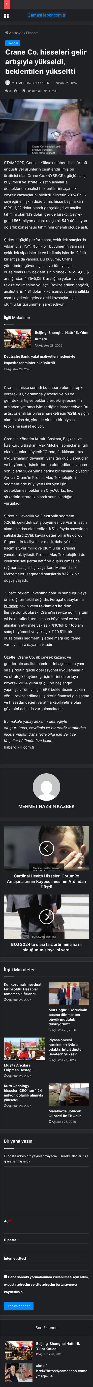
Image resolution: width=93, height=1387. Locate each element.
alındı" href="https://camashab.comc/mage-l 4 (61, 1370)
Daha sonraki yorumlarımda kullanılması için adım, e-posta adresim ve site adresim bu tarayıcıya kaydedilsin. (46, 1284)
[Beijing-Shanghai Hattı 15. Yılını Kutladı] (17, 338)
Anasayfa (15, 33)
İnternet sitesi (15, 1258)
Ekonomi (32, 33)
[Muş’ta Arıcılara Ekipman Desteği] (24, 1049)
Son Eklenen (46, 1327)
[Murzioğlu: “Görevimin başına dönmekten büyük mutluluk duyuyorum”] (69, 993)
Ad (7, 1221)
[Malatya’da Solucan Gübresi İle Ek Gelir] (69, 1094)
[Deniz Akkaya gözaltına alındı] (18, 1372)
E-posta (11, 1240)
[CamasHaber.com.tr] (46, 15)
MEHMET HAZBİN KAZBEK (30, 83)
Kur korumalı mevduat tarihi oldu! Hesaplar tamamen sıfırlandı (22, 989)
